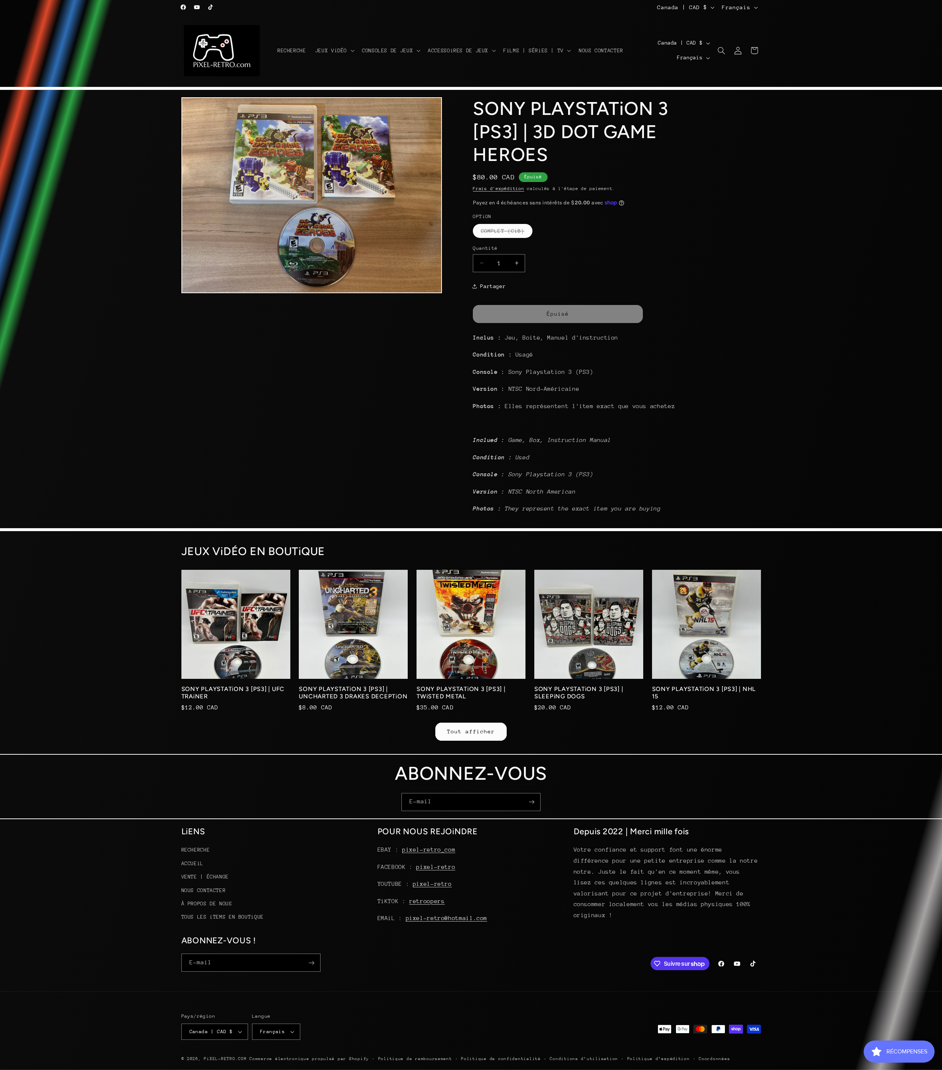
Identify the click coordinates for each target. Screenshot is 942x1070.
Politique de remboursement (415, 1058)
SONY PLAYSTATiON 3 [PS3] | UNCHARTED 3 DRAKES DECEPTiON (353, 692)
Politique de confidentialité (501, 1058)
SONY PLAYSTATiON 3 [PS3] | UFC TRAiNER (233, 692)
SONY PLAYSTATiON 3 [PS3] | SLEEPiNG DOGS (578, 692)
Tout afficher (471, 731)
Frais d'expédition (498, 188)
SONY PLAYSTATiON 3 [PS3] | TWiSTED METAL (461, 692)
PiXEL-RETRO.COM (225, 1058)
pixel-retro (435, 867)
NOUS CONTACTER (203, 890)
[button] (334, 50)
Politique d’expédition (658, 1058)
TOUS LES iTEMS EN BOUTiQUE (222, 917)
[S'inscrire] (531, 802)
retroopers (427, 901)
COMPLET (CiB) (506, 232)
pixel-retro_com (428, 849)
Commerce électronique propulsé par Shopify (309, 1058)
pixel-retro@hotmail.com (447, 918)
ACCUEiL (192, 863)
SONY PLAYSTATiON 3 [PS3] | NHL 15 (704, 692)
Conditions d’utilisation (584, 1058)
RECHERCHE (195, 850)
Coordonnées (714, 1058)
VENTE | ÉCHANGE (205, 877)
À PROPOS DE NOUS (206, 903)
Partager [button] (493, 286)
